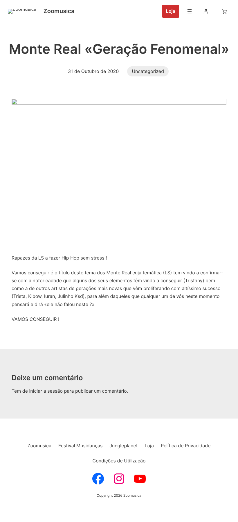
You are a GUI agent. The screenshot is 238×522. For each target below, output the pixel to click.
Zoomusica (59, 11)
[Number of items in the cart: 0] (224, 11)
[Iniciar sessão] (206, 11)
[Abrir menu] (189, 11)
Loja (170, 11)
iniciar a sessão (46, 391)
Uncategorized (148, 71)
